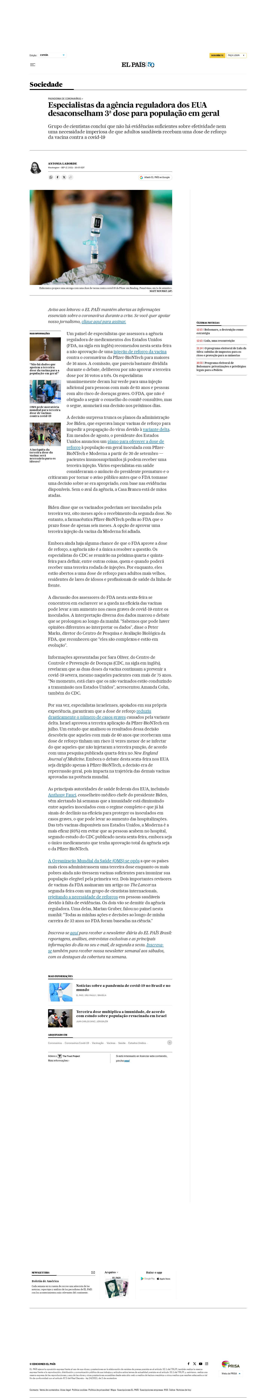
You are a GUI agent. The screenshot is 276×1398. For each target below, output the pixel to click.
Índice (172, 1390)
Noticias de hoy (183, 1390)
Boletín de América (45, 1281)
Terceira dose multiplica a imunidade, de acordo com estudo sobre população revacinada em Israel (121, 1014)
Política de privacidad (98, 1390)
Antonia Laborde (62, 163)
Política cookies (79, 1390)
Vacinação (98, 1043)
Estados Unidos (137, 1043)
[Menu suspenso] (33, 65)
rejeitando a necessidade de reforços (83, 897)
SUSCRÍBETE (217, 55)
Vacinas (111, 1043)
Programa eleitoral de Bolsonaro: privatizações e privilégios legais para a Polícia (221, 366)
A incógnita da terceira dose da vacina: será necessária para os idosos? (43, 456)
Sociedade (46, 84)
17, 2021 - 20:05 (72, 167)
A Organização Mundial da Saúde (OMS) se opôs (94, 860)
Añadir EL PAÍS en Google (157, 177)
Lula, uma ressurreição (219, 340)
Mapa (113, 1390)
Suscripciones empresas (151, 1390)
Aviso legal (65, 1390)
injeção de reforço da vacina (140, 351)
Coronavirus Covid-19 (77, 1043)
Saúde (121, 1043)
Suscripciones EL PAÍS (128, 1390)
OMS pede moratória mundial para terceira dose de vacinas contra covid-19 (45, 412)
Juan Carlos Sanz (85, 1021)
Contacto (34, 1390)
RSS (166, 1390)
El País (79, 995)
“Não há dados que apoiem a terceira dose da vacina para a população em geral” (44, 369)
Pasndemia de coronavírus (64, 98)
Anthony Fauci (62, 795)
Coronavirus (55, 1043)
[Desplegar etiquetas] (169, 1042)
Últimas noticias (208, 322)
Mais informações (58, 1060)
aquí (127, 1060)
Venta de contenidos (49, 1390)
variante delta (156, 429)
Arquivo (110, 1272)
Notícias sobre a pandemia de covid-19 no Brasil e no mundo (123, 988)
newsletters (40, 1272)
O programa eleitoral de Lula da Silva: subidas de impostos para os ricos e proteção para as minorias (221, 352)
